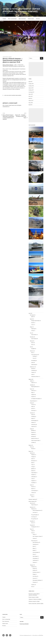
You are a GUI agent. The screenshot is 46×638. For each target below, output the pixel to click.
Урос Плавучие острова (37, 536)
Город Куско (35, 544)
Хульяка (34, 538)
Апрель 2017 (31, 100)
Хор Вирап (33, 482)
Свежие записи (31, 18)
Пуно (32, 532)
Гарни (32, 464)
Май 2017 (30, 98)
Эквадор (31, 564)
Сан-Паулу (33, 516)
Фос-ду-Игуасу (34, 518)
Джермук (33, 468)
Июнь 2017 (31, 96)
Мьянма (31, 340)
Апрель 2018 (31, 87)
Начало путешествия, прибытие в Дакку (36, 603)
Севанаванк (33, 476)
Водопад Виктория (34, 386)
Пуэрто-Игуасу (34, 504)
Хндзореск (33, 480)
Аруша (32, 414)
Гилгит (34, 358)
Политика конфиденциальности (25, 635)
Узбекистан (32, 366)
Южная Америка (18, 95)
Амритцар (33, 328)
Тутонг (32, 324)
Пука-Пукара (35, 556)
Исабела (34, 570)
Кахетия (32, 486)
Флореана (34, 582)
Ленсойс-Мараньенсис (37, 510)
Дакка (32, 316)
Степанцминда (34, 490)
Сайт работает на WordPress (37, 635)
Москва (32, 448)
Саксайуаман (35, 558)
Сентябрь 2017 (31, 92)
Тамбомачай (35, 560)
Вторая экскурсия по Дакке (34, 597)
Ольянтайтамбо (36, 552)
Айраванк (33, 454)
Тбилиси (32, 492)
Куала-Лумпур (8, 95)
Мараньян (33, 508)
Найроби (33, 394)
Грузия (31, 484)
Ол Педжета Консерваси (35, 398)
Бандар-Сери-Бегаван (35, 320)
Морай (34, 550)
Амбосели (33, 390)
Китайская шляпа (36, 572)
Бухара (32, 368)
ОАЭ (31, 346)
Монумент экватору (32, 499)
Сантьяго (34, 578)
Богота (32, 522)
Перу (31, 529)
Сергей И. (10, 56)
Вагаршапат (33, 460)
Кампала (33, 432)
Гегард (32, 466)
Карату (32, 418)
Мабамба (33, 434)
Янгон (32, 344)
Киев (32, 496)
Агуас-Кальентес (36, 542)
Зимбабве (32, 384)
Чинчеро (34, 562)
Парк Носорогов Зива (35, 440)
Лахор (32, 362)
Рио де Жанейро (34, 514)
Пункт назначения (22, 18)
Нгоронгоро (33, 424)
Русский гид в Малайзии (24, 623)
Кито (32, 586)
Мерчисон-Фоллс (34, 438)
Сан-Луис (34, 512)
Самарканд (33, 370)
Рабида (34, 574)
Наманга (33, 422)
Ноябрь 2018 (31, 83)
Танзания (31, 412)
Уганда (31, 428)
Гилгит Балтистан (34, 354)
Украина (31, 494)
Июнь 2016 (31, 102)
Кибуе (32, 406)
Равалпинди (33, 364)
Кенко (34, 546)
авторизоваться (6, 106)
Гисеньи (32, 404)
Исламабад (33, 360)
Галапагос (33, 566)
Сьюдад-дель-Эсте (34, 526)
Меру (32, 392)
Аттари (32, 330)
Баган (32, 342)
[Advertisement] (36, 69)
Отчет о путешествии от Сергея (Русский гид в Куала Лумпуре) (21, 10)
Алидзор (32, 456)
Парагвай (31, 525)
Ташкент (32, 372)
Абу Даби (33, 348)
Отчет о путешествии (12, 18)
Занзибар (33, 416)
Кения (31, 388)
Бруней (31, 318)
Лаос (31, 332)
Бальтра (34, 568)
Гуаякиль (33, 584)
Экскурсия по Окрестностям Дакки (35, 599)
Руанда (31, 402)
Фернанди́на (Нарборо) (37, 580)
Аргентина (32, 503)
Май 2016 (30, 104)
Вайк (32, 462)
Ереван (32, 470)
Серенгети (33, 426)
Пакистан (31, 350)
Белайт (32, 322)
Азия (5, 95)
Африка (30, 379)
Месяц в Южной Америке (8, 64)
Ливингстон (33, 382)
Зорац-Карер (33, 472)
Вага (32, 352)
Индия (31, 326)
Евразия (30, 445)
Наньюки (33, 396)
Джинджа (33, 430)
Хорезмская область (35, 376)
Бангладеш (32, 314)
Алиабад (34, 356)
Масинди (33, 436)
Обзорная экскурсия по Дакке (34, 601)
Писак (34, 554)
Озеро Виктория (33, 400)
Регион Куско (33, 540)
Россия (31, 446)
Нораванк (33, 474)
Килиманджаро (34, 420)
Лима (32, 530)
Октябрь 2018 (31, 85)
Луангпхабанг (33, 334)
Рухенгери (33, 410)
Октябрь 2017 (31, 89)
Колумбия (32, 521)
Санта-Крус (35, 576)
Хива (32, 374)
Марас (34, 548)
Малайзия (13, 95)
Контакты (38, 18)
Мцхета (32, 488)
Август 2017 (31, 94)
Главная (4, 18)
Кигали (32, 408)
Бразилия (32, 507)
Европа (30, 451)
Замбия (31, 380)
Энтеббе (32, 442)
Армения (31, 453)
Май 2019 (30, 81)
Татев (32, 478)
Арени (32, 458)
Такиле (34, 534)
